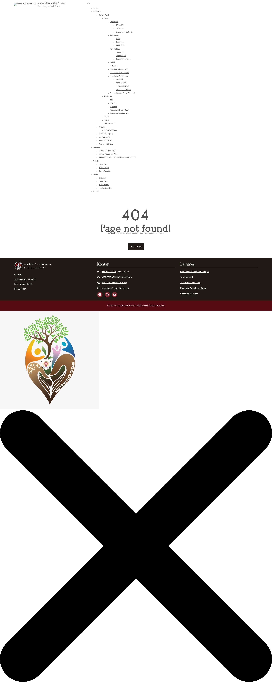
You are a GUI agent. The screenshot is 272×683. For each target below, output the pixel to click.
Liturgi (112, 63)
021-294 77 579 (109, 271)
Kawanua (113, 107)
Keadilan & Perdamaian (119, 76)
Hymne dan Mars (105, 141)
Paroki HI (96, 12)
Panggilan (120, 52)
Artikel (95, 161)
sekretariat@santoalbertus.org (115, 288)
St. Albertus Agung (106, 134)
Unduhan (102, 178)
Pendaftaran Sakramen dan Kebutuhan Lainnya (117, 158)
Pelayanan (114, 35)
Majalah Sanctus (105, 188)
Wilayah (102, 127)
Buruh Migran (121, 83)
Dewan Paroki (104, 15)
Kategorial (108, 96)
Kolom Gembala (105, 171)
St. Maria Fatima (110, 130)
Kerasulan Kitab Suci (124, 32)
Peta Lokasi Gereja (106, 144)
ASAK (106, 117)
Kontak (95, 192)
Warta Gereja (104, 168)
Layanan (96, 147)
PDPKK (113, 103)
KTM (111, 100)
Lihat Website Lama (189, 294)
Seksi (106, 18)
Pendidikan (120, 46)
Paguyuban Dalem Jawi (119, 110)
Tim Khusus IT (109, 124)
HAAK (118, 39)
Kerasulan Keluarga (123, 59)
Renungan (103, 164)
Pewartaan (114, 22)
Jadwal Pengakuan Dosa (108, 154)
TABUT (107, 120)
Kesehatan (120, 42)
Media (95, 175)
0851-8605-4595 (109, 277)
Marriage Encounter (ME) (119, 113)
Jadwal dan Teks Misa (107, 151)
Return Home (136, 247)
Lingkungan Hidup (123, 86)
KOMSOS (119, 25)
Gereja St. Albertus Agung (51, 3)
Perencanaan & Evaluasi (119, 73)
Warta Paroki (104, 185)
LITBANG (113, 66)
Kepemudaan (121, 56)
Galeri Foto (103, 181)
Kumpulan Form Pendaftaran (193, 288)
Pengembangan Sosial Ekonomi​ (122, 93)
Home (95, 8)
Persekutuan (115, 49)
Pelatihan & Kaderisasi (119, 69)
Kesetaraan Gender (123, 90)
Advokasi (119, 79)
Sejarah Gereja (104, 137)
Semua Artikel (186, 277)
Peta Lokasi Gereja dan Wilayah (194, 271)
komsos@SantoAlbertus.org (114, 283)
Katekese (119, 29)
